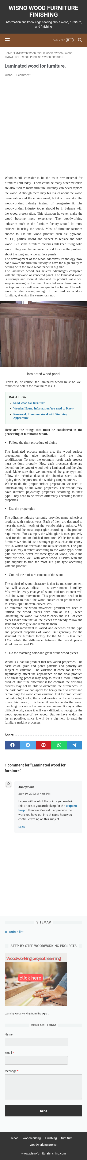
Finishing (51, 1138)
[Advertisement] (43, 126)
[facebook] (12, 745)
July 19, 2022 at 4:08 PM (34, 793)
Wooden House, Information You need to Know (43, 408)
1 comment (23, 75)
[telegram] (74, 745)
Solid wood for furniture (29, 403)
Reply (21, 827)
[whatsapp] (59, 745)
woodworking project (43, 1144)
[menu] (10, 40)
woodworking (32, 1138)
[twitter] (28, 745)
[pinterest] (43, 745)
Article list (16, 932)
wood (15, 1138)
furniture (66, 1138)
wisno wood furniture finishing (43, 11)
